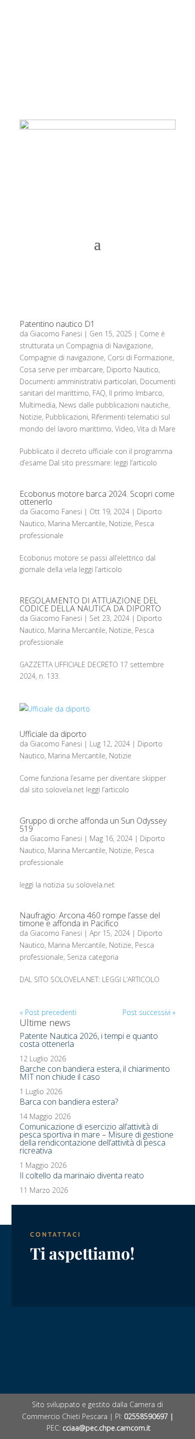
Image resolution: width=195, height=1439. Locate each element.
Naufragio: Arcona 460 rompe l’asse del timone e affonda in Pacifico (90, 919)
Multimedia (38, 405)
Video (124, 428)
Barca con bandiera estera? (69, 1101)
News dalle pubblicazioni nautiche (113, 405)
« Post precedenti (48, 1012)
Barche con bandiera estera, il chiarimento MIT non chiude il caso (95, 1072)
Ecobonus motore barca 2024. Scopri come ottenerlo (97, 497)
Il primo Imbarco (135, 393)
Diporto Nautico (132, 369)
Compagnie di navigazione (62, 357)
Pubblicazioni (67, 417)
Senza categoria (92, 957)
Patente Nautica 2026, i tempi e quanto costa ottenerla (89, 1039)
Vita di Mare (156, 428)
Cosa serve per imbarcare (61, 369)
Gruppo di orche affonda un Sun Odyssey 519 (93, 824)
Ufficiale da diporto (53, 733)
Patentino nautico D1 (57, 323)
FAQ (99, 393)
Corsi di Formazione (140, 357)
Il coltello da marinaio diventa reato (82, 1175)
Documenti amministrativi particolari (78, 381)
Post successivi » (149, 1012)
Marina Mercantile (77, 523)
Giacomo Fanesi (56, 333)
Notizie (31, 417)
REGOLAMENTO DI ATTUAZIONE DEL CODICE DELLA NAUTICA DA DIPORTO (90, 604)
